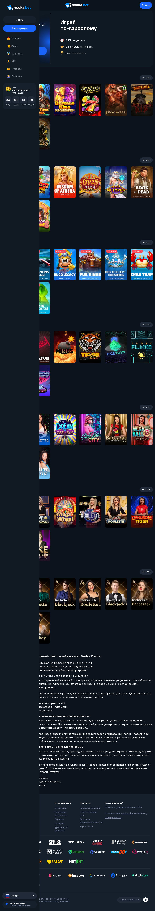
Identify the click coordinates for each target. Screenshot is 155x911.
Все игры (146, 78)
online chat (127, 813)
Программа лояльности (61, 813)
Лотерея (17, 68)
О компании (61, 808)
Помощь (17, 76)
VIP (14, 61)
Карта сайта (86, 826)
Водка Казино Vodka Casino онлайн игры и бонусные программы (47, 670)
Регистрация (20, 28)
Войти (146, 5)
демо (64, 108)
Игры (13, 46)
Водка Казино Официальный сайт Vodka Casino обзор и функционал (50, 662)
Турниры (17, 53)
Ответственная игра (88, 813)
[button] (19, 895)
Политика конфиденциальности (90, 820)
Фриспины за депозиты (61, 829)
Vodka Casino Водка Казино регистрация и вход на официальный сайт (51, 666)
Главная (16, 38)
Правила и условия (90, 808)
